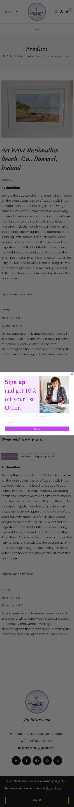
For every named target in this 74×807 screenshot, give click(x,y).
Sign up (37, 429)
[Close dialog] (72, 373)
